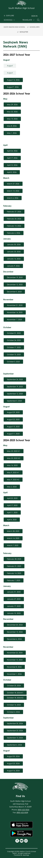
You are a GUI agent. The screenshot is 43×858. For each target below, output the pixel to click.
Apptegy (26, 855)
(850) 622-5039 (22, 812)
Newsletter (24, 32)
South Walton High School (14, 27)
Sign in (34, 16)
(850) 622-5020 (23, 810)
